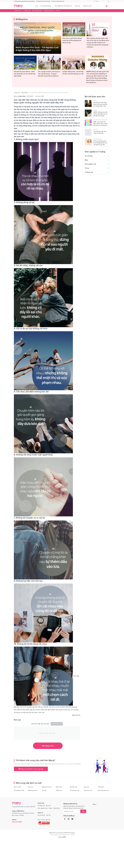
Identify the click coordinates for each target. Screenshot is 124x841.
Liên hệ (48, 815)
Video (50, 808)
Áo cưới (48, 805)
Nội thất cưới (73, 787)
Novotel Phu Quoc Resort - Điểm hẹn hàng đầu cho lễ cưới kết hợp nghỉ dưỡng (24, 74)
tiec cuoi (77, 6)
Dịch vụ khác (17, 787)
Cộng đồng (56, 808)
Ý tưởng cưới (26, 10)
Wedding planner (32, 790)
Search (108, 1)
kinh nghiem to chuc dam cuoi (63, 6)
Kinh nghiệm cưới (37, 10)
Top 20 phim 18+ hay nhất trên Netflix (99, 132)
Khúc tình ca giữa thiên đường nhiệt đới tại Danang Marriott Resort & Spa (72, 40)
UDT (64, 837)
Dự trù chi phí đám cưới (58, 1)
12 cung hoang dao (46, 6)
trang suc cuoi (87, 6)
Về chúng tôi (41, 815)
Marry (94, 804)
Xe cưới (44, 790)
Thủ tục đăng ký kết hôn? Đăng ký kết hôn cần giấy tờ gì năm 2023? (100, 142)
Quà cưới (86, 787)
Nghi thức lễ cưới (46, 787)
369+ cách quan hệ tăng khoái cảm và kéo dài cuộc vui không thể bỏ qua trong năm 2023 (100, 123)
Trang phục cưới (49, 10)
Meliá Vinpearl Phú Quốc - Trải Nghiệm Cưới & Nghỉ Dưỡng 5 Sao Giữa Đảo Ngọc (37, 48)
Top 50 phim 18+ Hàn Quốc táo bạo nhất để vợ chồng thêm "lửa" (100, 104)
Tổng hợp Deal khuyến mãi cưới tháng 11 (25, 1)
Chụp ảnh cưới (88, 790)
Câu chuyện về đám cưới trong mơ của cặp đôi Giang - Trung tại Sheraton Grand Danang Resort (49, 74)
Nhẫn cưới (59, 787)
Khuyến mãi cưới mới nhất (43, 1)
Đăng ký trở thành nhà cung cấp (31, 769)
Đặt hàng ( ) (48, 746)
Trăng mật (100, 787)
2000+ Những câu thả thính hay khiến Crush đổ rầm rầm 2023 (100, 114)
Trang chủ (18, 10)
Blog (86, 160)
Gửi (83, 811)
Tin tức (57, 10)
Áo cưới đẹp (89, 156)
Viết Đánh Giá (57, 724)
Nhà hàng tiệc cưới (103, 790)
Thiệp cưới (59, 790)
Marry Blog (25, 92)
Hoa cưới (30, 787)
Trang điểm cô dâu (19, 790)
